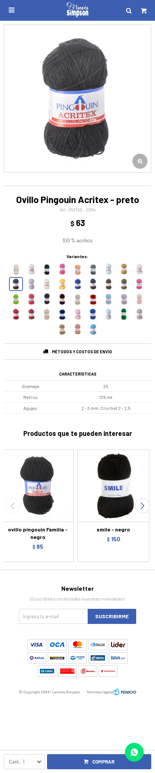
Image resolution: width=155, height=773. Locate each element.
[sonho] (77, 314)
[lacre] (93, 299)
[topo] (46, 299)
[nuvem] (77, 299)
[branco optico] (31, 269)
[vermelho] (31, 314)
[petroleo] (62, 314)
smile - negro (113, 529)
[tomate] (16, 314)
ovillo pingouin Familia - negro (38, 533)
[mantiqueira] (124, 284)
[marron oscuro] (108, 284)
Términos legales (100, 692)
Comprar (103, 762)
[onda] (93, 329)
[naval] (93, 284)
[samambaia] (124, 314)
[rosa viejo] (77, 329)
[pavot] (77, 269)
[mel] (124, 269)
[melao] (46, 284)
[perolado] (62, 329)
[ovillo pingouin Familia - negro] (38, 486)
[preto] (16, 284)
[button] (142, 505)
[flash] (62, 269)
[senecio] (93, 269)
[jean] (93, 314)
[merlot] (62, 299)
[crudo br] (16, 269)
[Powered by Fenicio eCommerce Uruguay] (125, 692)
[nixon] (31, 299)
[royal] (77, 284)
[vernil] (108, 269)
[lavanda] (108, 314)
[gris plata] (124, 299)
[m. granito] (139, 314)
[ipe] (62, 284)
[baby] (139, 269)
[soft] (139, 284)
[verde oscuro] (46, 269)
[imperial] (31, 284)
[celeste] (108, 299)
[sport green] (16, 299)
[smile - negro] (113, 486)
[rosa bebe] (139, 299)
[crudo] (46, 314)
